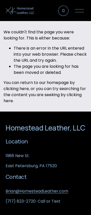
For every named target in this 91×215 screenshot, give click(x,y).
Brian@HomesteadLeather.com (37, 191)
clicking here (16, 89)
